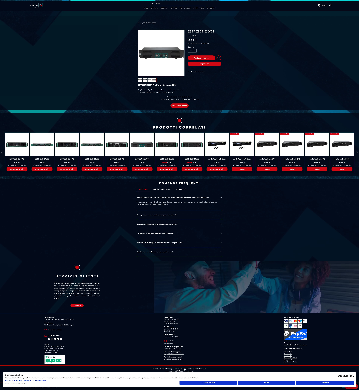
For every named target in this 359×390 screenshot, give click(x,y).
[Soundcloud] (61, 339)
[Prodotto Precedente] (2, 153)
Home (140, 23)
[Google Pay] (204, 69)
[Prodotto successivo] (357, 153)
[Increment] (195, 50)
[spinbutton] (192, 50)
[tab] (143, 189)
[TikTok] (55, 339)
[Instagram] (52, 339)
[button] (330, 5)
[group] (179, 152)
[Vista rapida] (17, 144)
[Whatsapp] (58, 339)
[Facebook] (49, 339)
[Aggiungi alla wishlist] (218, 57)
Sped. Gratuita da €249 (202, 43)
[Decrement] (189, 50)
